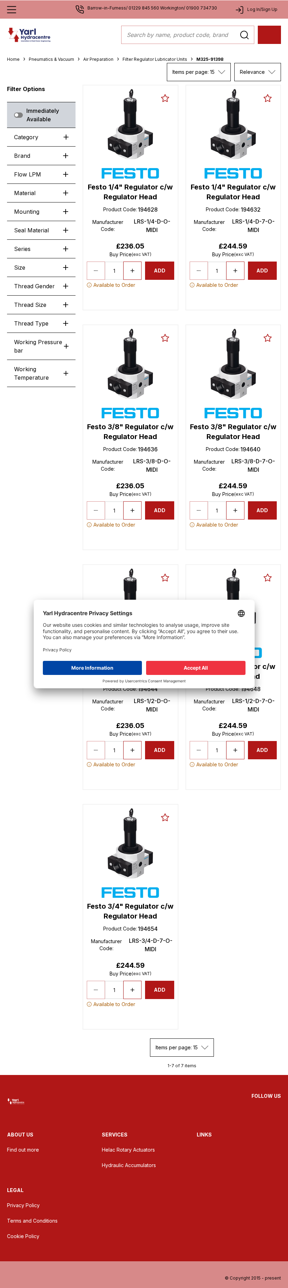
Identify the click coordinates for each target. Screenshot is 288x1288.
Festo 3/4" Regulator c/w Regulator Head (130, 911)
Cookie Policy (23, 1236)
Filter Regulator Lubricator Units (155, 59)
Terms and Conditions (32, 1221)
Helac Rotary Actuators (128, 1150)
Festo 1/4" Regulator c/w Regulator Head (130, 192)
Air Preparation (98, 59)
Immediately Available (42, 115)
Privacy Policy (23, 1205)
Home (13, 59)
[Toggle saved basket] (165, 98)
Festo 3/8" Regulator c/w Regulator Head (130, 432)
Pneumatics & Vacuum (51, 59)
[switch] (18, 115)
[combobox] (199, 72)
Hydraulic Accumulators (129, 1165)
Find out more (23, 1150)
